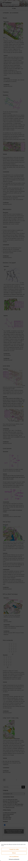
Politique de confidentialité (14, 859)
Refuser (14, 853)
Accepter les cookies (14, 849)
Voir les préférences (14, 856)
